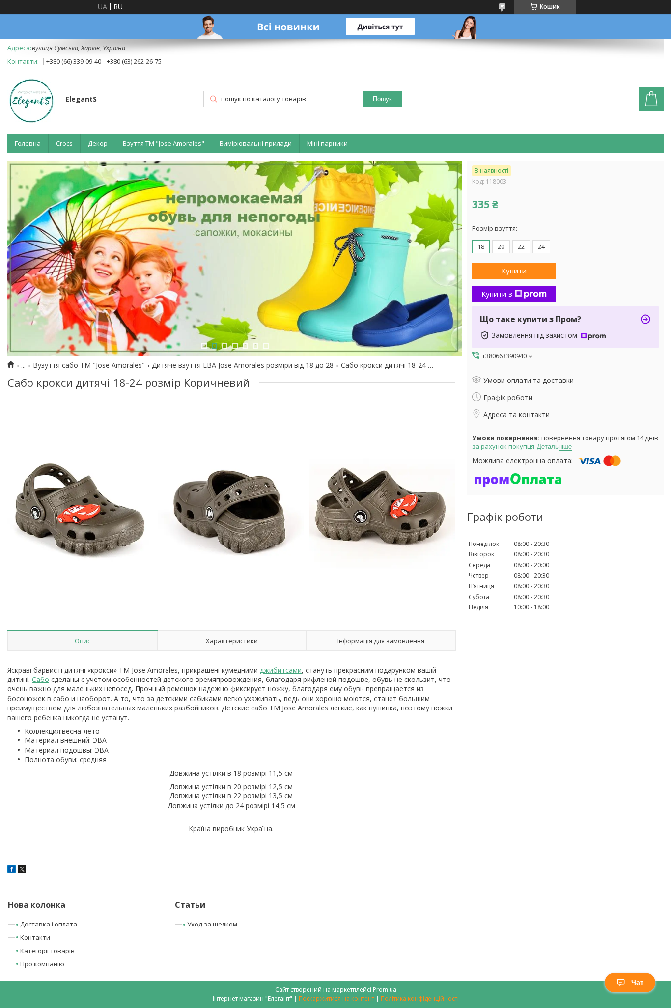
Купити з (496, 294)
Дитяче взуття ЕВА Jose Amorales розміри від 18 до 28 (243, 365)
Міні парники (327, 143)
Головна (28, 143)
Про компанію (42, 963)
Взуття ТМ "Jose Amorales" (163, 143)
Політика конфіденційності (420, 998)
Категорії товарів (47, 950)
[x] (22, 870)
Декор (98, 143)
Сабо (40, 679)
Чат (637, 982)
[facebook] (11, 870)
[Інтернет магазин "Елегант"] (31, 100)
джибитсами (281, 670)
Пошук (382, 99)
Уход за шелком (212, 924)
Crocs (64, 143)
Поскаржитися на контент (336, 998)
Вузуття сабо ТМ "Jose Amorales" (89, 365)
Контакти (35, 937)
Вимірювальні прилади (256, 143)
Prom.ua (384, 989)
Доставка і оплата (48, 924)
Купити (514, 270)
